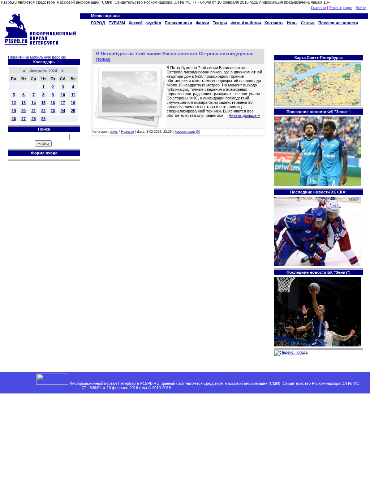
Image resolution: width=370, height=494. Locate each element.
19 (14, 110)
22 (43, 110)
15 (43, 103)
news (114, 131)
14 (33, 103)
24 (63, 110)
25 (73, 110)
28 (33, 118)
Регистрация (340, 7)
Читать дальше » (244, 115)
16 (53, 103)
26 (14, 118)
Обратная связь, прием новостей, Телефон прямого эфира (226, 388)
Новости (127, 131)
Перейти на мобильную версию (37, 57)
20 (23, 110)
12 (14, 103)
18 (73, 103)
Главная (318, 7)
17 (63, 103)
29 (43, 118)
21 (33, 110)
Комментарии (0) (187, 131)
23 (53, 110)
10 (63, 95)
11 (73, 95)
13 (23, 103)
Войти (361, 7)
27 (23, 118)
